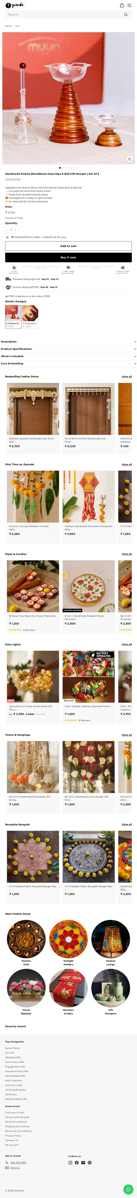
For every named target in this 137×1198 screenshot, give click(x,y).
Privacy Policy (13, 1135)
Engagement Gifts (15, 1066)
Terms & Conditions (16, 1121)
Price (8, 206)
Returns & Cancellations (18, 1131)
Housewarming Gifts (16, 1071)
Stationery (11, 1094)
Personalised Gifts (15, 1076)
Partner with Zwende (17, 1117)
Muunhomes (13, 178)
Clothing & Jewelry (15, 1089)
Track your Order (14, 1112)
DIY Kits (9, 1052)
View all (127, 376)
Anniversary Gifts (14, 1062)
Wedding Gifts (13, 1057)
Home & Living (13, 1085)
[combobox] (68, 14)
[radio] (13, 317)
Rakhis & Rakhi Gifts (16, 1099)
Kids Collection (13, 1080)
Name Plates (12, 1048)
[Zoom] (129, 159)
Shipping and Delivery (17, 1126)
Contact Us (11, 1140)
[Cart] (122, 5)
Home (8, 26)
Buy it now (68, 257)
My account (11, 1145)
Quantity (11, 223)
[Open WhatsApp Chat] (128, 1189)
